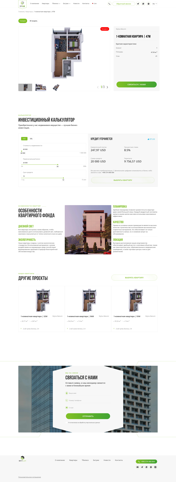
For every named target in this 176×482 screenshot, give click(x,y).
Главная (21, 12)
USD (25, 139)
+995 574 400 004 (108, 172)
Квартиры (45, 3)
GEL (32, 139)
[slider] (21, 151)
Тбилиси (55, 3)
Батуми (65, 3)
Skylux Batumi (121, 29)
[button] (107, 87)
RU (154, 4)
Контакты (85, 3)
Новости (76, 3)
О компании (34, 3)
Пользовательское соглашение (29, 477)
